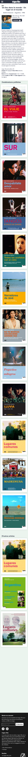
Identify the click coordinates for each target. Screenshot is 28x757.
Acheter (16, 20)
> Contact (4, 749)
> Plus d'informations (7, 747)
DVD (3, 5)
